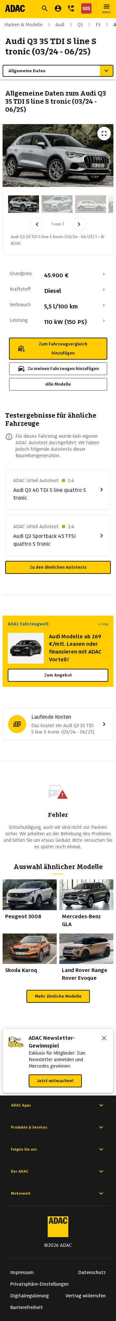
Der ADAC (19, 1171)
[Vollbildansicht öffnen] (104, 133)
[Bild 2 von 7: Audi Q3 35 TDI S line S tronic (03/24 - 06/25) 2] (57, 204)
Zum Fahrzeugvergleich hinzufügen (63, 348)
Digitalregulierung (29, 1296)
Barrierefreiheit (26, 1307)
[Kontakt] (71, 8)
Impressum (22, 1272)
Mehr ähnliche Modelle (58, 996)
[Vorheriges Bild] (37, 224)
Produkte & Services (29, 1127)
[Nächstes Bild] (79, 224)
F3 (98, 25)
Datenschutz (92, 1272)
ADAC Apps (21, 1105)
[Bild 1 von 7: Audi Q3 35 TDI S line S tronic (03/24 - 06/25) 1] (23, 204)
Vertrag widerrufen (85, 1296)
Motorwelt (21, 1193)
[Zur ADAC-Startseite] (15, 8)
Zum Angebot (58, 675)
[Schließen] (104, 1038)
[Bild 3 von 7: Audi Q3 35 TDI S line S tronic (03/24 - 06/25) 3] (90, 204)
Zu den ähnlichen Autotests (58, 567)
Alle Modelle (58, 384)
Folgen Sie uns (24, 1149)
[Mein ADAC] (58, 8)
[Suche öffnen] (45, 8)
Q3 (80, 25)
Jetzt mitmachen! (55, 1080)
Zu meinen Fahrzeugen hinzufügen (63, 368)
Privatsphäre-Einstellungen (39, 1284)
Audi (59, 25)
